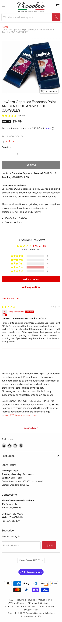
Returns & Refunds (26, 599)
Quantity (6, 147)
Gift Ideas (32, 603)
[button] (9, 115)
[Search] (56, 17)
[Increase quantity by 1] (29, 154)
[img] (8, 307)
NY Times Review (16, 603)
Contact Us (45, 603)
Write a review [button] (31, 279)
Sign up (49, 545)
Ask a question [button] (31, 287)
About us (8, 606)
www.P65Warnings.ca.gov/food (21, 415)
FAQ (11, 599)
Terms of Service (46, 606)
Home (5, 26)
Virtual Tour (44, 599)
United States (29, 560)
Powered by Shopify (31, 616)
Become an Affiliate (26, 606)
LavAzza (9, 141)
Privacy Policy (31, 609)
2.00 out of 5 (39, 246)
